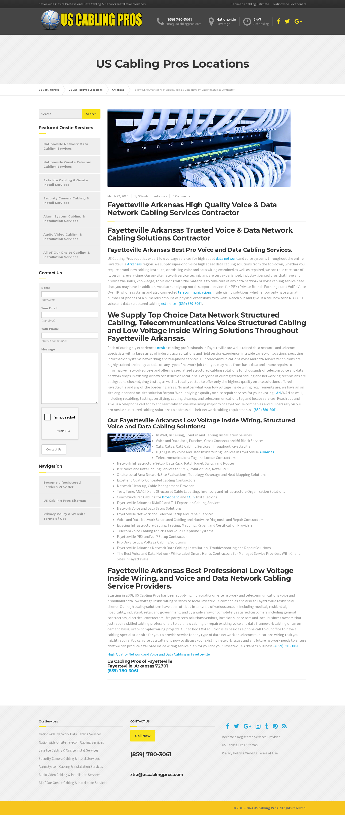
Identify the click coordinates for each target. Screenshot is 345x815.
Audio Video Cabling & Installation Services (62, 237)
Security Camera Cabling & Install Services (66, 200)
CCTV (191, 497)
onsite (162, 347)
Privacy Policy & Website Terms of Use (64, 516)
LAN (277, 392)
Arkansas (160, 196)
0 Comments (181, 196)
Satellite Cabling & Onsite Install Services (65, 182)
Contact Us (53, 449)
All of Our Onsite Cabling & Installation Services (66, 255)
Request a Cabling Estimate (250, 4)
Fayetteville (200, 654)
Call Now (142, 736)
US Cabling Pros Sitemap (64, 500)
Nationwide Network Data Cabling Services (65, 146)
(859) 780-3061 (190, 303)
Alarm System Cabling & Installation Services (64, 218)
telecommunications (195, 292)
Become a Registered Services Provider (62, 485)
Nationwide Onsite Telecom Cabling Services (67, 164)
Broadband (171, 497)
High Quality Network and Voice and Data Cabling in (149, 654)
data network (227, 258)
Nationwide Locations (288, 4)
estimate (168, 303)
